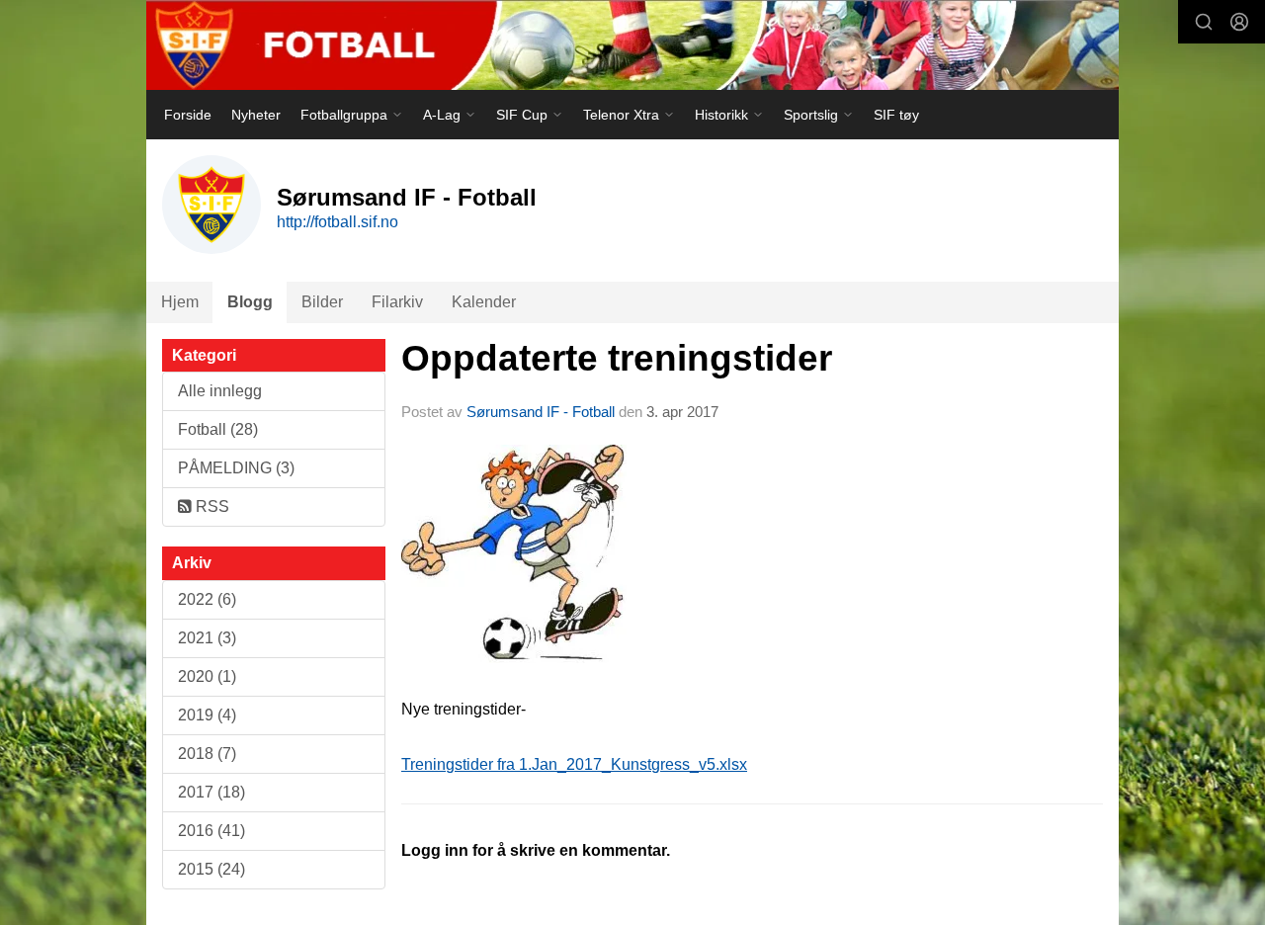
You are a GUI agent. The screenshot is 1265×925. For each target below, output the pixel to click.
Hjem (180, 302)
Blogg (250, 302)
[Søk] (1204, 22)
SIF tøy (896, 115)
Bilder (322, 302)
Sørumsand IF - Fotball (540, 411)
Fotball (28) (218, 429)
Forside (187, 115)
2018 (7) (207, 753)
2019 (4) (207, 715)
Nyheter (256, 115)
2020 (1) (207, 676)
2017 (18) (211, 792)
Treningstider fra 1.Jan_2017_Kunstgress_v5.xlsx (574, 764)
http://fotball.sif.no (337, 221)
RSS (210, 506)
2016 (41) (211, 830)
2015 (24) (211, 869)
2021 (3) (207, 638)
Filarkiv (397, 302)
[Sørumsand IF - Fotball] (632, 45)
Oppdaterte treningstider (616, 358)
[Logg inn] (1239, 22)
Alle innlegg (220, 390)
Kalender (484, 302)
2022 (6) (207, 599)
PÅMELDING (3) (236, 468)
